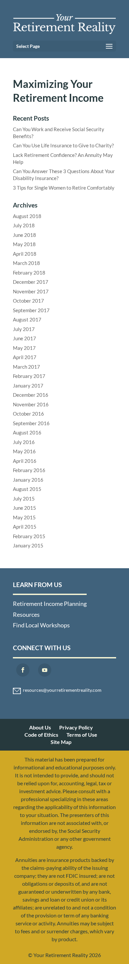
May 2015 (24, 517)
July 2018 (24, 225)
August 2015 (27, 489)
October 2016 (28, 414)
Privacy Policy (76, 727)
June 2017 (24, 338)
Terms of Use (81, 734)
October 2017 (28, 301)
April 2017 (24, 357)
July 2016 (24, 442)
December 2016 (30, 395)
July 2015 (24, 498)
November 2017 (31, 291)
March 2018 (26, 263)
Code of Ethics (41, 734)
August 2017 (27, 319)
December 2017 (30, 282)
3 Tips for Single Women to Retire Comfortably (63, 188)
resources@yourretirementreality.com (62, 690)
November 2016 (31, 404)
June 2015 (24, 508)
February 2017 (29, 376)
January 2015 (28, 545)
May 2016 (24, 451)
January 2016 (28, 480)
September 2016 (31, 423)
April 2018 (24, 254)
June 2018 (24, 235)
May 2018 (24, 244)
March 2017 (26, 367)
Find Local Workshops (41, 625)
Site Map (61, 742)
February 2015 (29, 536)
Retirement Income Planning (50, 603)
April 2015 (24, 527)
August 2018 (27, 216)
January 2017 (28, 386)
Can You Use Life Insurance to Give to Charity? (63, 145)
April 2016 (24, 461)
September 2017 (31, 310)
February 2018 (29, 273)
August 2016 (27, 432)
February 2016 (29, 470)
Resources (26, 614)
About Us (40, 727)
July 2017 (24, 329)
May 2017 (24, 348)
